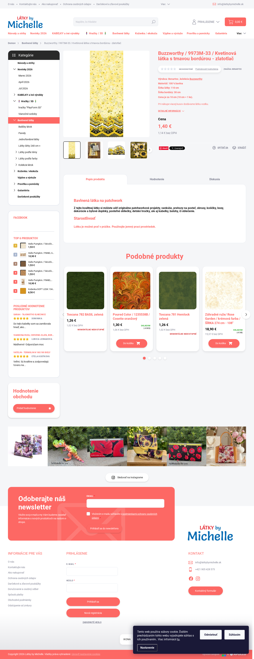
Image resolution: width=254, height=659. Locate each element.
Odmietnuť (210, 634)
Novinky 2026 (25, 69)
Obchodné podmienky (19, 600)
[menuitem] (17, 33)
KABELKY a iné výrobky (30, 94)
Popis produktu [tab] (95, 179)
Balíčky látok (25, 126)
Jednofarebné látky (28, 139)
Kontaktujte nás (27, 4)
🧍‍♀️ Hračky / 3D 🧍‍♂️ (27, 101)
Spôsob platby (15, 594)
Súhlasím (234, 634)
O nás (11, 4)
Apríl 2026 (23, 82)
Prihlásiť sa (93, 601)
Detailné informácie (169, 111)
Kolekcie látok (25, 165)
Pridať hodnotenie (26, 408)
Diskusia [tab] (214, 179)
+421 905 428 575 (205, 569)
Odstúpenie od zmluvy (20, 605)
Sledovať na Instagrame (130, 477)
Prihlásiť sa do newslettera (104, 528)
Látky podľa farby (27, 158)
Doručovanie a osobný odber (23, 589)
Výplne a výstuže (27, 177)
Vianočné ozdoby (27, 114)
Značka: (233, 69)
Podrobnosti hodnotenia (206, 69)
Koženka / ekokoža (28, 171)
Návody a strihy (26, 63)
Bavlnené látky (26, 120)
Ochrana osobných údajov (77, 4)
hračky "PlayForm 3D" (29, 107)
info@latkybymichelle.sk (208, 562)
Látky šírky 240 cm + (29, 145)
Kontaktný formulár (205, 590)
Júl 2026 (23, 88)
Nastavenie (147, 647)
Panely (22, 133)
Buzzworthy (196, 79)
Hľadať (153, 21)
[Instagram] (197, 578)
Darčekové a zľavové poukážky (112, 4)
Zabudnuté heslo (92, 622)
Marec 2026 (24, 75)
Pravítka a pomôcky (28, 184)
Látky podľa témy (27, 152)
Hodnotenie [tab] (157, 179)
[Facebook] (191, 578)
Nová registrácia (93, 613)
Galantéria (23, 190)
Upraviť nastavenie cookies (86, 654)
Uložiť (165, 148)
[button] (144, 358)
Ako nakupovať (50, 4)
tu (178, 639)
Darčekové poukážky (29, 196)
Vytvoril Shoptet (210, 654)
